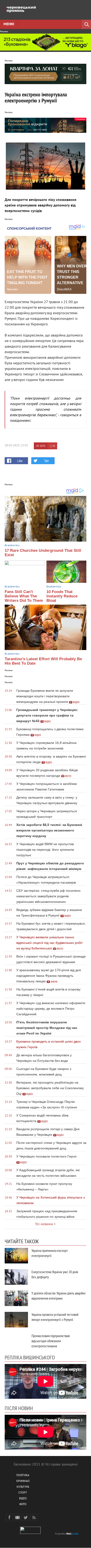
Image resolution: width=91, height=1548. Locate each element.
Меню (9, 24)
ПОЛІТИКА (22, 1475)
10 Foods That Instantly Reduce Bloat (61, 596)
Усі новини (44, 1224)
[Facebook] (9, 1517)
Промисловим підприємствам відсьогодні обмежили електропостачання (51, 1340)
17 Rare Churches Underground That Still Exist (43, 552)
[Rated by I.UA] (30, 1533)
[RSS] (33, 1517)
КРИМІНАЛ (22, 1481)
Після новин (19, 1408)
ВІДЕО (23, 1498)
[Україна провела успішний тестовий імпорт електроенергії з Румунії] (16, 1319)
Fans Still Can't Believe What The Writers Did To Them (24, 596)
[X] (25, 1517)
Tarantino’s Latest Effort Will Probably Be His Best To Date (43, 661)
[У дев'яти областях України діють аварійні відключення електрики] (16, 1298)
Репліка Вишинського (30, 1357)
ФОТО (22, 1504)
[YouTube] (17, 1517)
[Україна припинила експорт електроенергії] (16, 1255)
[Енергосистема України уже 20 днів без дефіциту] (16, 1277)
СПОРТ (22, 1493)
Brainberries (12, 545)
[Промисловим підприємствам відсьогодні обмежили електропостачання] (16, 1341)
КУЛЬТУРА (23, 1487)
